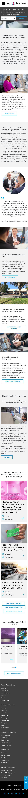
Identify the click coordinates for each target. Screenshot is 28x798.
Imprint (9, 785)
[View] (22, 518)
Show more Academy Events (13, 607)
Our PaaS (7, 457)
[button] (8, 3)
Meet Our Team (9, 113)
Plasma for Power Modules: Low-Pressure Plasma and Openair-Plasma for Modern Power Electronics (13, 507)
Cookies (24, 789)
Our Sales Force (10, 277)
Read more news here (14, 673)
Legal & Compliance (6, 789)
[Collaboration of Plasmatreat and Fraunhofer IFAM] (14, 635)
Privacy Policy (17, 785)
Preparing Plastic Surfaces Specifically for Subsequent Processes (13, 547)
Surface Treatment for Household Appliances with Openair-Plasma (12, 585)
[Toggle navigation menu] (3, 3)
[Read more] (22, 659)
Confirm (21, 18)
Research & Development (12, 381)
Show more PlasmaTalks (13, 603)
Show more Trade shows (14, 611)
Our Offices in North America (14, 327)
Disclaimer (17, 789)
